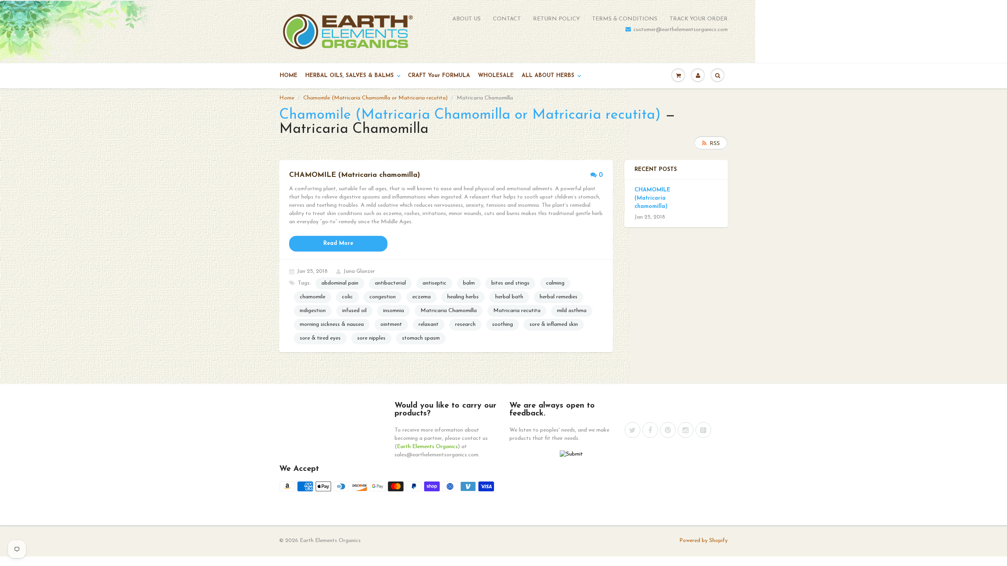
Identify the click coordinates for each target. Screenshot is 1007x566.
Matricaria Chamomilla (449, 311)
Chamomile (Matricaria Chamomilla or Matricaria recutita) (375, 98)
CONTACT (507, 19)
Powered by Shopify (703, 541)
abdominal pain (339, 283)
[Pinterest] (668, 430)
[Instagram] (685, 430)
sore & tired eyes (320, 338)
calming (555, 283)
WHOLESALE (496, 76)
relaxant (429, 324)
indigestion (313, 311)
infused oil (354, 311)
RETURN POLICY (556, 19)
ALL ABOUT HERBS (548, 76)
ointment (391, 324)
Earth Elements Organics (427, 447)
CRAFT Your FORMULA (439, 76)
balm (469, 283)
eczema (421, 297)
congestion (382, 297)
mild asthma (571, 311)
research (465, 324)
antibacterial (390, 283)
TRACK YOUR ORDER (698, 19)
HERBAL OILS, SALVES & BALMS (349, 76)
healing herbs (463, 297)
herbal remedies (558, 297)
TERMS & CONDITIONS (624, 19)
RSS (715, 144)
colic (347, 297)
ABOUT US (466, 19)
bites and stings (510, 283)
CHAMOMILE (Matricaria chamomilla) (652, 198)
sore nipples (371, 338)
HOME (288, 76)
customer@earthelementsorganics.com (680, 30)
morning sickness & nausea (332, 324)
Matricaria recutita (516, 311)
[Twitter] (632, 430)
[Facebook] (650, 430)
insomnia (393, 311)
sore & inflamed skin (553, 324)
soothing (502, 324)
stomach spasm (421, 338)
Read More (338, 243)
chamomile (312, 297)
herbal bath (509, 297)
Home (286, 98)
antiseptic (434, 283)
